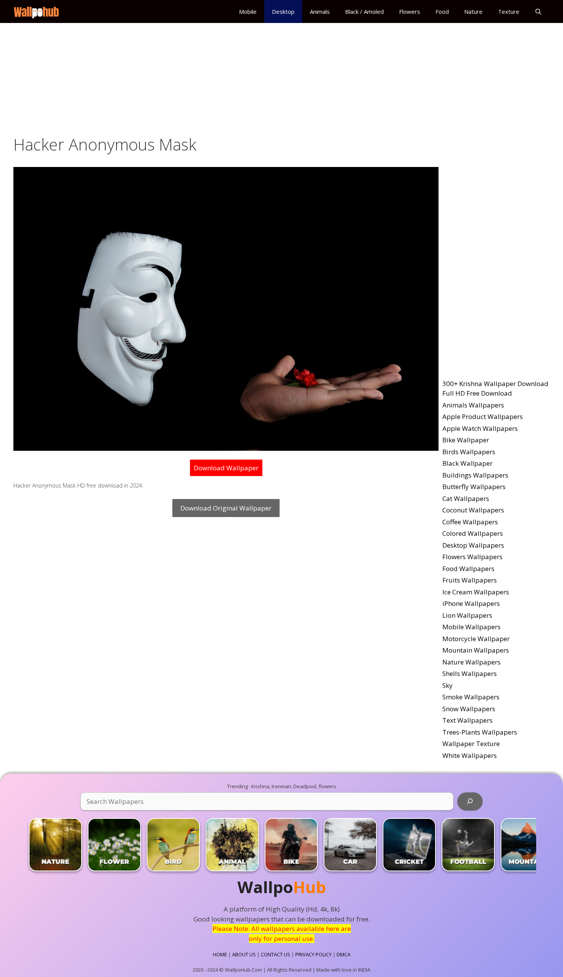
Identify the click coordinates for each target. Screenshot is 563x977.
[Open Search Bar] (538, 11)
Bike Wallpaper (465, 439)
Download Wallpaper (226, 467)
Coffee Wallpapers (470, 521)
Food (442, 11)
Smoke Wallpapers (470, 696)
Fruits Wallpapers (469, 580)
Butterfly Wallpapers (474, 486)
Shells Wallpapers (469, 673)
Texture (508, 11)
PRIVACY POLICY (313, 954)
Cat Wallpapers (465, 498)
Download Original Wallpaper (226, 508)
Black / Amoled (364, 11)
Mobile (248, 11)
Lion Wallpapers (467, 615)
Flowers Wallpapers (472, 556)
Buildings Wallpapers (475, 475)
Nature (473, 11)
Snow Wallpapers (468, 708)
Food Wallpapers (468, 568)
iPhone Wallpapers (471, 603)
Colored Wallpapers (472, 533)
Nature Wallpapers (471, 662)
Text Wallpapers (467, 720)
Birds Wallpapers (468, 451)
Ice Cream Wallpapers (475, 592)
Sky (447, 685)
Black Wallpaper (467, 463)
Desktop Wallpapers (473, 545)
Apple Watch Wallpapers (480, 428)
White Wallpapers (469, 755)
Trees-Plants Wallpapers (479, 732)
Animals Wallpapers (473, 405)
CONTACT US (275, 954)
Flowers (409, 11)
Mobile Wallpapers (471, 626)
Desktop (283, 11)
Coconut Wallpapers (473, 510)
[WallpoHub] (38, 11)
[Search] (470, 801)
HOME (220, 954)
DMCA (343, 954)
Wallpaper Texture (471, 743)
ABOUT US (244, 954)
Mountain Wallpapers (475, 650)
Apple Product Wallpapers (482, 416)
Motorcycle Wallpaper (476, 638)
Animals (320, 11)
